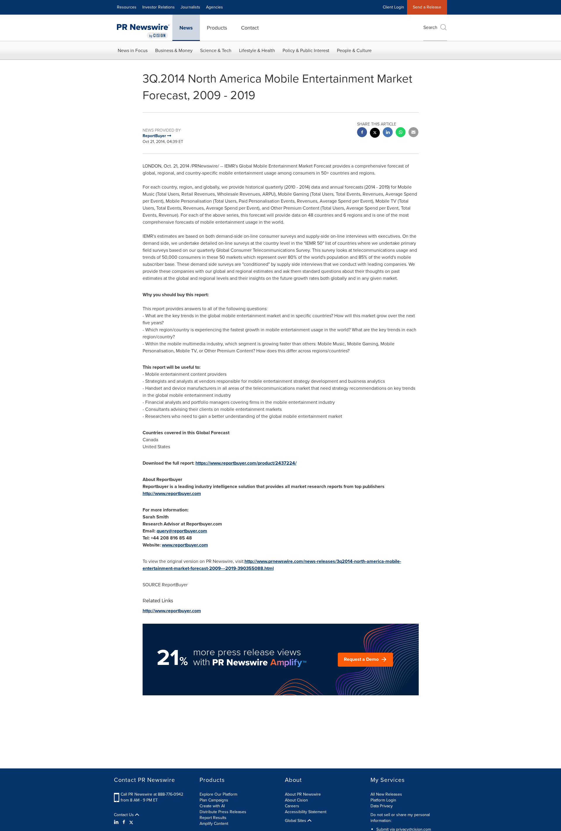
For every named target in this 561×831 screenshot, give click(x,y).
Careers (292, 806)
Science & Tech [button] (215, 50)
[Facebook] (124, 822)
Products (217, 28)
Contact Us (124, 815)
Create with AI (212, 806)
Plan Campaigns (214, 800)
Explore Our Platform (218, 794)
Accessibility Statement (305, 812)
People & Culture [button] (354, 50)
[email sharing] (413, 133)
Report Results (213, 818)
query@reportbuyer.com (182, 530)
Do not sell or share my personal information (400, 818)
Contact (250, 28)
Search (430, 27)
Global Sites (296, 821)
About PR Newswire (303, 794)
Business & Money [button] (174, 50)
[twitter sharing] (375, 133)
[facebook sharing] (362, 133)
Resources (126, 7)
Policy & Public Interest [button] (306, 50)
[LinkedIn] (117, 822)
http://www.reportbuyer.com (172, 493)
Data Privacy (381, 806)
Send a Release (427, 7)
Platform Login (383, 800)
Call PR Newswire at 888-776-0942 (152, 794)
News (186, 28)
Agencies (214, 7)
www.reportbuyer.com (185, 545)
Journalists (190, 7)
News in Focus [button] (133, 50)
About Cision (296, 800)
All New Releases (386, 794)
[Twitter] (131, 822)
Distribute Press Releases (223, 812)
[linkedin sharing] (388, 133)
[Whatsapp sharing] (401, 133)
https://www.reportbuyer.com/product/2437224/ (246, 463)
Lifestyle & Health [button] (257, 50)
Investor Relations (158, 7)
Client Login (393, 7)
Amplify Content (214, 823)
